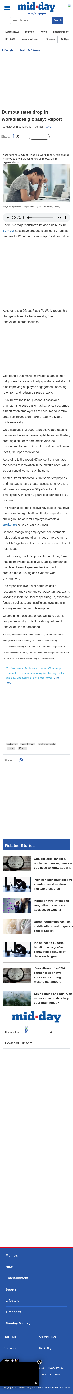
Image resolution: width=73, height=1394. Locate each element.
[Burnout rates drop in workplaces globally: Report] (19, 1374)
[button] (10, 8)
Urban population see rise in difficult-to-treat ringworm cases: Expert (53, 926)
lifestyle (22, 748)
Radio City (45, 1348)
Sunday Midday (18, 1323)
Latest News (12, 31)
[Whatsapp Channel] (29, 144)
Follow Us (42, 137)
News (44, 31)
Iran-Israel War (30, 39)
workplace (11, 744)
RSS (57, 1374)
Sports (11, 1289)
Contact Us (45, 1374)
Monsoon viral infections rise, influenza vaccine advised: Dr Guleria (51, 905)
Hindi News (9, 1336)
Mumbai (30, 31)
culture (11, 748)
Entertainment (61, 31)
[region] (36, 81)
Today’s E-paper (36, 13)
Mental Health (28, 744)
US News (50, 39)
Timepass (13, 1312)
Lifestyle (7, 50)
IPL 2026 (10, 39)
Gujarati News (47, 1336)
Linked (24, 137)
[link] (9, 1360)
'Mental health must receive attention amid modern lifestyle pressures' (53, 884)
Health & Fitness (29, 50)
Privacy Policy (55, 1367)
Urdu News (9, 1348)
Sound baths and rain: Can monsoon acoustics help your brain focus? (53, 998)
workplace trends (47, 744)
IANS (48, 126)
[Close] (39, 1362)
